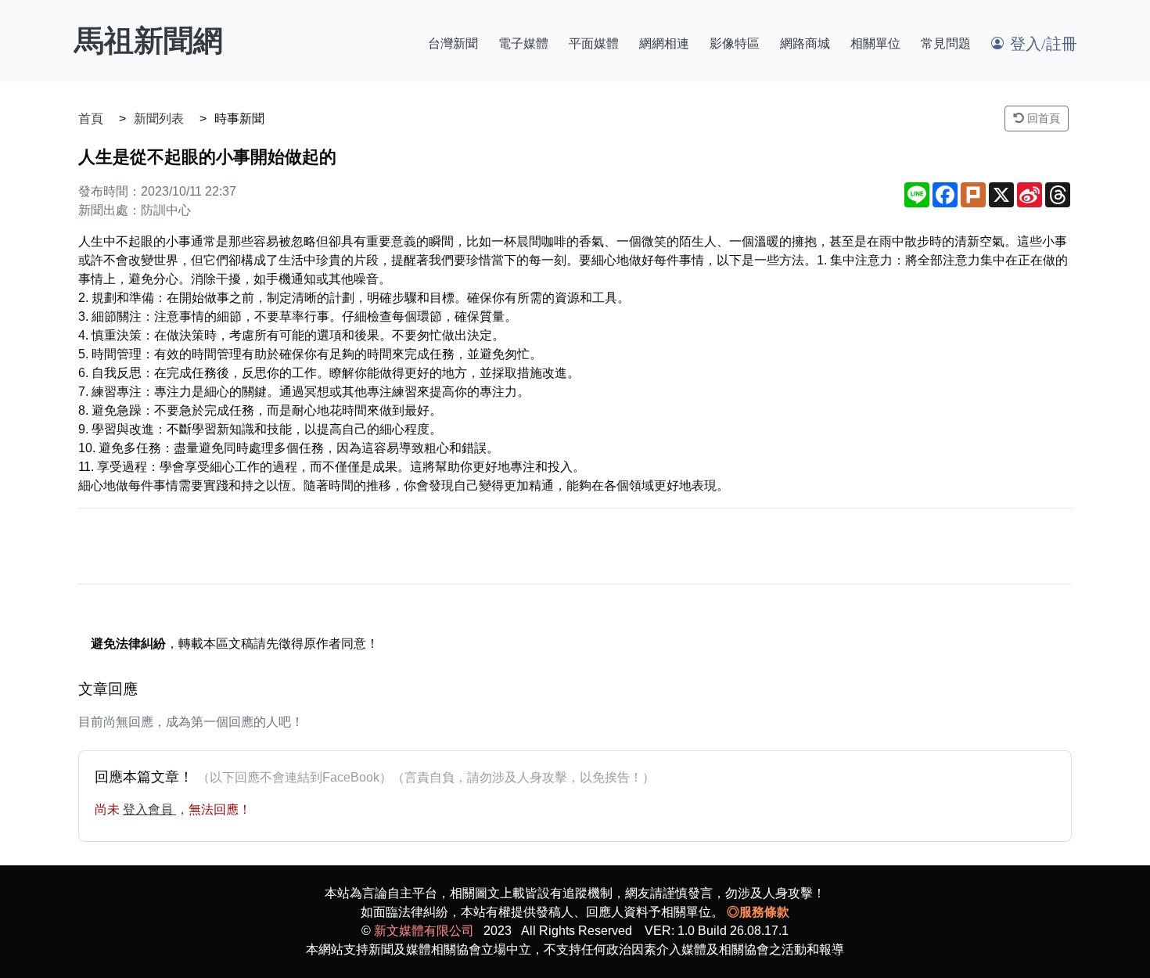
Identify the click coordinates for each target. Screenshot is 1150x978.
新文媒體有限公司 (424, 930)
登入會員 (149, 809)
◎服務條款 (758, 912)
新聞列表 (159, 118)
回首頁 (1042, 118)
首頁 (90, 118)
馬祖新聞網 (148, 40)
